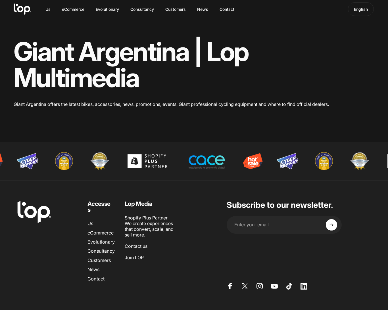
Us (90, 223)
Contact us (136, 246)
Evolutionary (101, 242)
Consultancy (101, 251)
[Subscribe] (331, 225)
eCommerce (100, 233)
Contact (96, 279)
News (93, 269)
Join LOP (134, 257)
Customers (99, 260)
